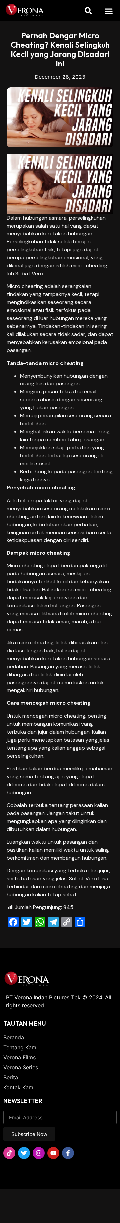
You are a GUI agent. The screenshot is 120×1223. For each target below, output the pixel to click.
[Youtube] (53, 1153)
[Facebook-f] (68, 1153)
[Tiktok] (9, 1153)
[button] (108, 10)
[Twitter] (24, 1153)
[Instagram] (39, 1153)
